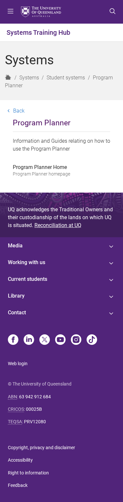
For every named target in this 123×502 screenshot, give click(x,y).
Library (16, 296)
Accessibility (20, 460)
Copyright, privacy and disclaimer (41, 447)
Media (15, 245)
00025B (34, 409)
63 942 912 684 (35, 396)
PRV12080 (35, 421)
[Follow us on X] (44, 340)
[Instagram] (76, 340)
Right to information (28, 472)
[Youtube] (60, 340)
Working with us (26, 262)
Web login (18, 363)
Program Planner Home (41, 170)
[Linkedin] (29, 340)
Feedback (18, 485)
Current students (27, 279)
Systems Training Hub (38, 32)
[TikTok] (92, 340)
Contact (17, 312)
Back (19, 110)
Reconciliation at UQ (57, 225)
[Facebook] (13, 340)
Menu (10, 12)
